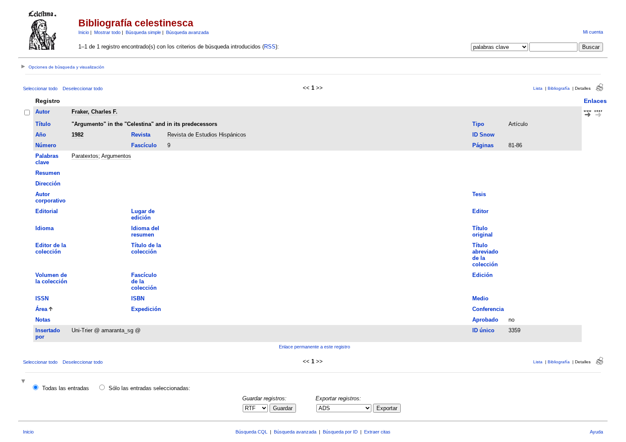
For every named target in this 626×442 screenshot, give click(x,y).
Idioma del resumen (145, 231)
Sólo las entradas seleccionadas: (149, 388)
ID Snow (483, 134)
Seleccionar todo (40, 88)
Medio (480, 298)
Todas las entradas (65, 388)
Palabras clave (46, 159)
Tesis (479, 194)
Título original (482, 231)
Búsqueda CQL (251, 431)
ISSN (42, 298)
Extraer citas (377, 431)
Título (43, 124)
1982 (77, 134)
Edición (482, 275)
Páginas (483, 145)
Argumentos (116, 156)
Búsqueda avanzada (187, 32)
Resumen (47, 173)
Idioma (44, 228)
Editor (480, 211)
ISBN (137, 298)
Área (41, 309)
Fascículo (144, 145)
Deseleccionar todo (83, 88)
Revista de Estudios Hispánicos (206, 134)
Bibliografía (559, 88)
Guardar (283, 408)
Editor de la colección (50, 248)
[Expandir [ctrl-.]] (24, 381)
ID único (483, 330)
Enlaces (595, 100)
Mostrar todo (107, 32)
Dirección (47, 183)
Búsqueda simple (143, 32)
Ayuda (596, 431)
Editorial (46, 211)
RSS (270, 46)
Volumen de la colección (51, 278)
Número (45, 145)
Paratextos (85, 156)
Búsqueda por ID (340, 431)
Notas (42, 320)
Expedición (146, 309)
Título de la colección (146, 248)
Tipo (478, 124)
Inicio (83, 32)
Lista (538, 88)
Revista (140, 134)
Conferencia (488, 309)
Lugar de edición (143, 214)
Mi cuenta (593, 31)
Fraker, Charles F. (95, 111)
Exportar (386, 408)
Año (40, 134)
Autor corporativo (50, 197)
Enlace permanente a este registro (314, 346)
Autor (42, 111)
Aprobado (485, 320)
